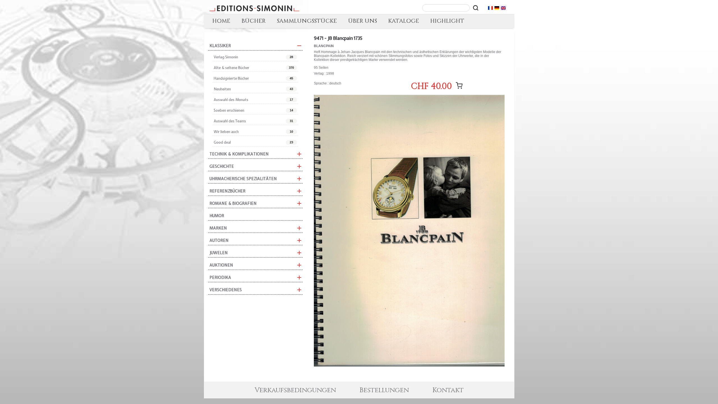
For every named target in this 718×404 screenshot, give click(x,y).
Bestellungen (384, 390)
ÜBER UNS (362, 21)
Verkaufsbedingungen (295, 390)
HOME (221, 21)
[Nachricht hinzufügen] (459, 86)
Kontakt (448, 390)
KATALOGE (403, 21)
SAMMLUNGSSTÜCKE (307, 21)
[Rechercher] (475, 8)
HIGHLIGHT (447, 21)
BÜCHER (253, 21)
